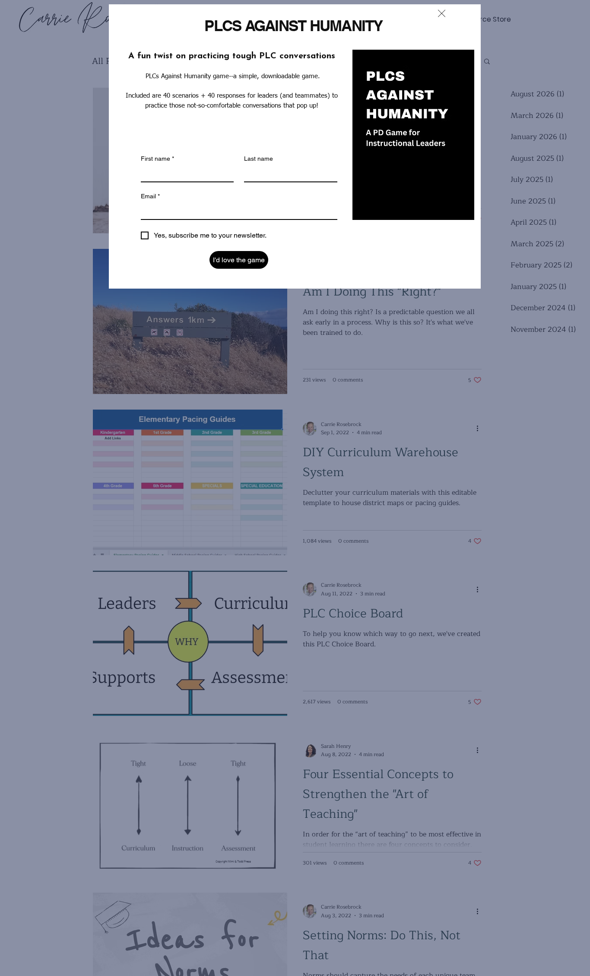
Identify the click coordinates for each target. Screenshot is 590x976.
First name (157, 158)
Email (150, 196)
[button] (441, 13)
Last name (258, 158)
